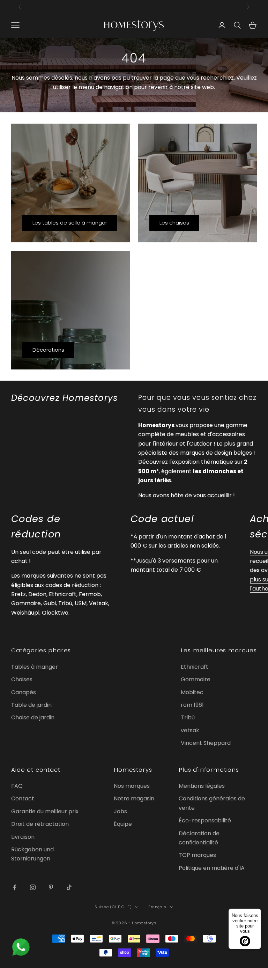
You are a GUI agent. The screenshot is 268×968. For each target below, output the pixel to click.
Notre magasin (134, 798)
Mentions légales (202, 786)
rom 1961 (192, 705)
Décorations (48, 349)
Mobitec (192, 692)
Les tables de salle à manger (69, 222)
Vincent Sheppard (206, 743)
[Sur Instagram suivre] (32, 887)
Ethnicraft (194, 667)
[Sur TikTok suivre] (69, 887)
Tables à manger (34, 667)
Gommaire (195, 679)
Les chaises (174, 222)
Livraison (23, 837)
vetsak (190, 730)
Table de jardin (31, 705)
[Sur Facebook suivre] (14, 887)
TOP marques (197, 855)
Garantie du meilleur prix (45, 811)
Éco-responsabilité (205, 820)
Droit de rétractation (40, 824)
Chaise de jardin (32, 717)
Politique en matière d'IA (212, 868)
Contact (22, 798)
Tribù (188, 717)
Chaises (21, 679)
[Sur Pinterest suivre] (50, 887)
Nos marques (132, 786)
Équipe (123, 824)
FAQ (17, 786)
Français (157, 907)
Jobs (120, 811)
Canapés (23, 692)
